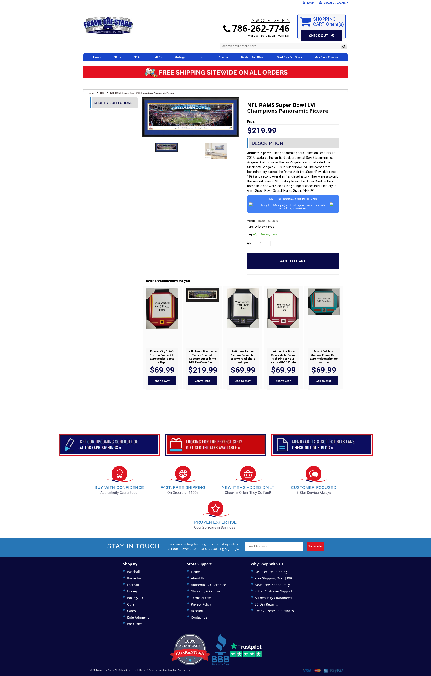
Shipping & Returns (205, 591)
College (180, 57)
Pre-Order (134, 624)
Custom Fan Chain (252, 57)
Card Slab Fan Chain (289, 57)
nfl (255, 234)
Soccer (223, 57)
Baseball (133, 572)
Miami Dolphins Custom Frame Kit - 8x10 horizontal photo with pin (324, 357)
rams (275, 234)
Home (97, 57)
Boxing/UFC (135, 598)
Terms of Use (201, 598)
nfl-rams (264, 234)
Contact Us (199, 617)
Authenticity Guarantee (208, 585)
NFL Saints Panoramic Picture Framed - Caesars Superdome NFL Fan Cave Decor (202, 357)
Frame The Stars (268, 221)
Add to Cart (293, 260)
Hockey (132, 591)
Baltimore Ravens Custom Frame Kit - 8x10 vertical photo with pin (242, 357)
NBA (137, 57)
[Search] (344, 46)
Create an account (336, 3)
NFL (117, 57)
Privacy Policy (201, 604)
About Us (198, 578)
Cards (131, 611)
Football (133, 585)
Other (131, 604)
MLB (157, 57)
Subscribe (315, 546)
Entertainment (138, 617)
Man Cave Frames (326, 57)
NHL (203, 57)
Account (197, 611)
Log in (311, 3)
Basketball (135, 578)
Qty (249, 243)
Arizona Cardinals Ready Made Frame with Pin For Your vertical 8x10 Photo (283, 357)
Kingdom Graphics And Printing (174, 670)
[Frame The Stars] (108, 25)
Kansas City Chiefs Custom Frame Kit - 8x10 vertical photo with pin (162, 357)
